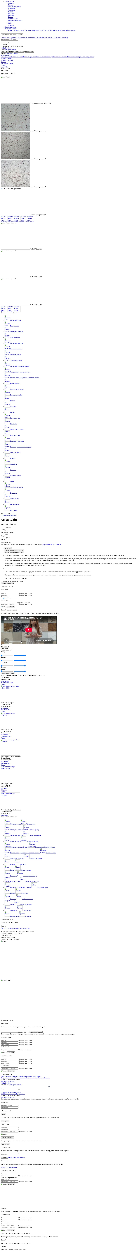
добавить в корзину (17, 928)
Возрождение (5, 709)
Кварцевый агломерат (15, 20)
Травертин (11, 10)
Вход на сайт (5, 1144)
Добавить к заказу (48, 544)
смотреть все (5, 681)
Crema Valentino (6, 736)
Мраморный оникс (14, 6)
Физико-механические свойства (14, 550)
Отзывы (51, 30)
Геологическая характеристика (14, 552)
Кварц (10, 23)
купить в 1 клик (6, 928)
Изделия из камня (20, 1078)
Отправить (11, 606)
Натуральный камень (7, 1078)
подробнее (4, 708)
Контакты (57, 30)
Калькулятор (71, 30)
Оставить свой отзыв (8, 583)
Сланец (10, 12)
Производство (28, 30)
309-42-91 (6, 1083)
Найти (20, 34)
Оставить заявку (19, 51)
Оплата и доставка (18, 30)
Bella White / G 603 (7, 683)
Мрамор (11, 3)
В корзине (57, 544)
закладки (8, 53)
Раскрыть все (5, 673)
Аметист (11, 25)
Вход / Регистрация (7, 51)
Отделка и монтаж (32, 1078)
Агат (9, 22)
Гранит (10, 5)
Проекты (36, 30)
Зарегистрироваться (7, 1137)
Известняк (11, 8)
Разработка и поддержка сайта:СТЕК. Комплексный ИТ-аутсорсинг (13, 1093)
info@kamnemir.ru (10, 49)
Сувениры (64, 30)
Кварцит (11, 15)
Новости (46, 30)
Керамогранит (12, 18)
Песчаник (11, 13)
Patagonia (4, 790)
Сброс (12, 673)
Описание (8, 548)
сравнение (14, 53)
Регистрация (5, 1121)
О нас (10, 30)
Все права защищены (7, 1081)
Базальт (10, 17)
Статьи (41, 30)
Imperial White (5, 763)
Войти (3, 1114)
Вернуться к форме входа (16, 1157)
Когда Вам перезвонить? (9, 1177)
